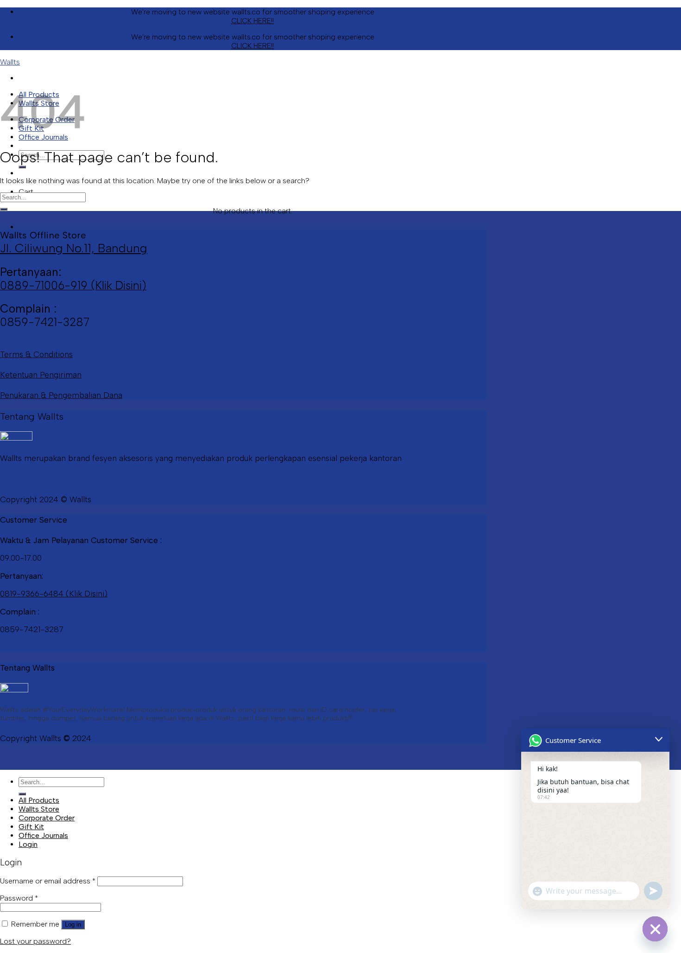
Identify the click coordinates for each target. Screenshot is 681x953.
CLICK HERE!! (252, 20)
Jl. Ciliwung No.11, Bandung (73, 248)
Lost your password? (35, 941)
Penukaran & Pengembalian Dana (61, 395)
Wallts (10, 62)
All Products (39, 800)
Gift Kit (31, 826)
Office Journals (43, 835)
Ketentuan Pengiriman (41, 374)
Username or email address (47, 880)
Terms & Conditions (36, 354)
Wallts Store (39, 809)
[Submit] (22, 167)
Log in (73, 924)
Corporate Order (47, 817)
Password (19, 898)
